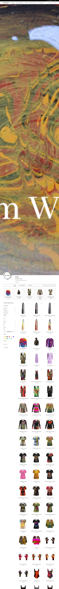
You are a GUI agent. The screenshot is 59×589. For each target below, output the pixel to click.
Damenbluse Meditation (50, 531)
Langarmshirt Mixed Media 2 (50, 431)
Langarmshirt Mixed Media (36, 431)
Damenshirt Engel (23, 448)
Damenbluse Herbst (23, 547)
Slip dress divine (36, 365)
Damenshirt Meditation (50, 448)
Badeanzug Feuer (37, 580)
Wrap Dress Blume (23, 381)
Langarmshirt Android (23, 431)
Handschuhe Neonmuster (23, 580)
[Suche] (48, 2)
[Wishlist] (53, 2)
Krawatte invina (23, 315)
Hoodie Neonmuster (36, 348)
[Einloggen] (51, 2)
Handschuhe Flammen (50, 564)
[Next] (55, 293)
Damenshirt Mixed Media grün (37, 514)
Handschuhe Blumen (23, 564)
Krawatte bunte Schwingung (50, 315)
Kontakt (55, 0)
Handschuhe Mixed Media (36, 564)
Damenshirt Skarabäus (23, 514)
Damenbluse (37, 547)
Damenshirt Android (23, 464)
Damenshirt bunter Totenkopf (50, 481)
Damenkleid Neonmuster (50, 398)
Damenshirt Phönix (36, 464)
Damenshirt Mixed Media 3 (50, 464)
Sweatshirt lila (50, 348)
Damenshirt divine (23, 481)
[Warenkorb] (55, 2)
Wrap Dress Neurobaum (23, 365)
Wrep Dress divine (50, 365)
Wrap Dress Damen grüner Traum (36, 398)
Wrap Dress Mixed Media (50, 381)
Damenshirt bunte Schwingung (36, 531)
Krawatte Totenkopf (36, 315)
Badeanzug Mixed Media (50, 580)
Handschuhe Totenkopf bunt (50, 547)
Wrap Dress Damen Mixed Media (23, 398)
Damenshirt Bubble (23, 531)
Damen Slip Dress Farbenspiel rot (36, 381)
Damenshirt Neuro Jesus (36, 448)
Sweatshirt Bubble (23, 348)
